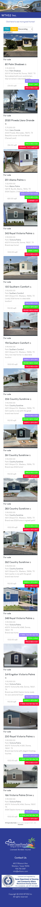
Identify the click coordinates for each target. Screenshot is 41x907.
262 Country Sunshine (17, 562)
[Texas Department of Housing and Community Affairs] (20, 881)
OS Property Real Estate (11, 822)
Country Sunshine (16, 406)
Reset (14, 29)
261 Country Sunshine (17, 455)
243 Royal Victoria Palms (19, 233)
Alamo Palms (14, 186)
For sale (7, 59)
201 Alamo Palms (14, 180)
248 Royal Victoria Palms (19, 618)
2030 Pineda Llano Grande (19, 120)
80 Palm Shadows (15, 64)
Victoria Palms (15, 240)
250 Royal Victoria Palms (19, 736)
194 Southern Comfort (17, 343)
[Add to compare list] (25, 64)
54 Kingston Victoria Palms (20, 674)
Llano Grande (14, 130)
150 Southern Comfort (17, 286)
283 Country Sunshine (17, 508)
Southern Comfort (16, 293)
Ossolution (20, 824)
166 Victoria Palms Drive (18, 795)
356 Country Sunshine (17, 399)
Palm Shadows (15, 71)
